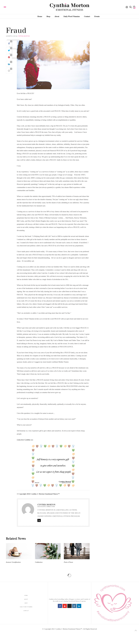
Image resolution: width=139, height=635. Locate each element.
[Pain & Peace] (77, 551)
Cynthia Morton (24, 36)
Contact (87, 16)
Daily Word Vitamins (72, 16)
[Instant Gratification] (19, 551)
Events (97, 16)
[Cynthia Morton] (19, 7)
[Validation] (48, 551)
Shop (48, 16)
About (57, 16)
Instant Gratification (13, 562)
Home (39, 16)
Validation (39, 562)
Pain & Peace (68, 562)
